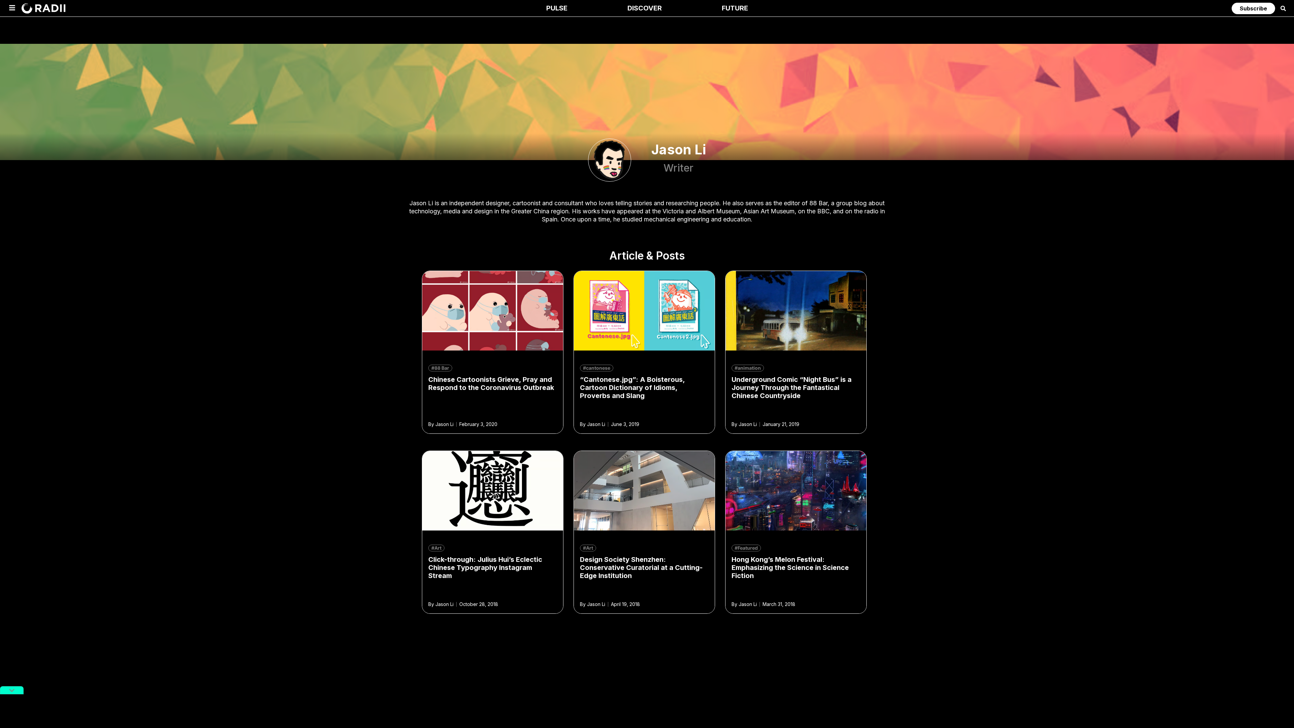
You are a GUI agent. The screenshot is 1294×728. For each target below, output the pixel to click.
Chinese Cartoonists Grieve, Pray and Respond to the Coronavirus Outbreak (491, 383)
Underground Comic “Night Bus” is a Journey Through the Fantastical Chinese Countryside (792, 387)
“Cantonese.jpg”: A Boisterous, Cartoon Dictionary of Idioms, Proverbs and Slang (632, 387)
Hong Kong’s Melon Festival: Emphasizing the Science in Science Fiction (790, 567)
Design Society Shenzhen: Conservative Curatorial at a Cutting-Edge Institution (641, 567)
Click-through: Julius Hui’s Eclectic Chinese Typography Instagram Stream (485, 567)
